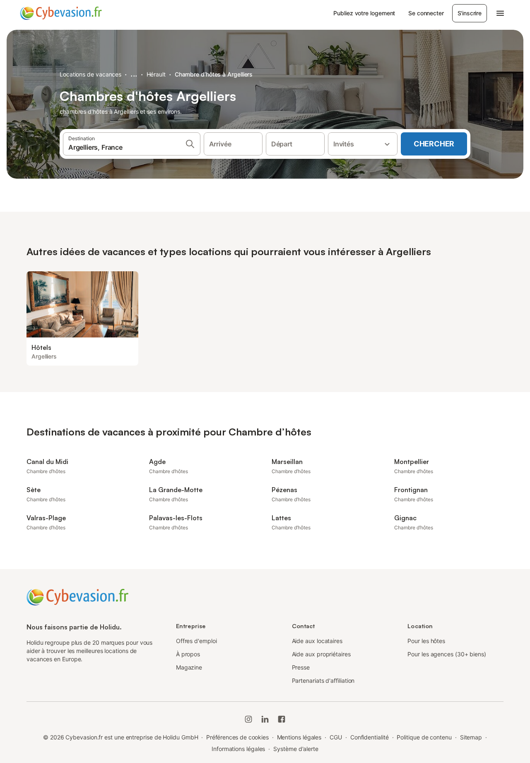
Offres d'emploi (196, 640)
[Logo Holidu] (61, 13)
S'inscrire (470, 13)
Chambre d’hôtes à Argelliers (214, 74)
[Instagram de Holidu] (248, 719)
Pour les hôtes (426, 640)
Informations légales (238, 748)
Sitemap (471, 737)
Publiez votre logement (364, 13)
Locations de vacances (90, 74)
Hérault (156, 74)
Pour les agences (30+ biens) (446, 654)
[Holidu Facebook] (281, 719)
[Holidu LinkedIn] (265, 719)
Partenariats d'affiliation (323, 680)
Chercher (434, 143)
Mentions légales (299, 737)
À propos (188, 654)
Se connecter (425, 13)
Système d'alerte (295, 748)
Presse (301, 667)
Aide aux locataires (317, 640)
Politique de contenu (424, 737)
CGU (336, 737)
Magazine (189, 667)
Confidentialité (369, 737)
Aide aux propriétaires (321, 654)
